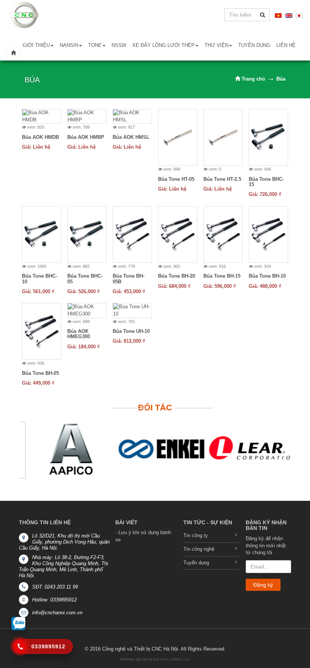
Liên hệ (286, 45)
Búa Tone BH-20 (176, 276)
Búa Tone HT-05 (176, 179)
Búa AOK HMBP (85, 137)
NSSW (119, 45)
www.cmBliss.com (175, 659)
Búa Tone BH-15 (221, 276)
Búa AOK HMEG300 (78, 333)
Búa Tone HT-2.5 (222, 179)
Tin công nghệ (198, 549)
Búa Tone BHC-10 (39, 278)
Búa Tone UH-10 (131, 331)
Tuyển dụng (254, 45)
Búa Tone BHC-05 (84, 278)
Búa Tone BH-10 (267, 276)
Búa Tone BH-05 (40, 373)
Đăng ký (263, 585)
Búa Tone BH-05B (128, 278)
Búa (280, 79)
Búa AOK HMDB (40, 137)
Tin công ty (195, 535)
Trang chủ (252, 79)
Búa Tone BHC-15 (266, 181)
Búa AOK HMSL (131, 137)
